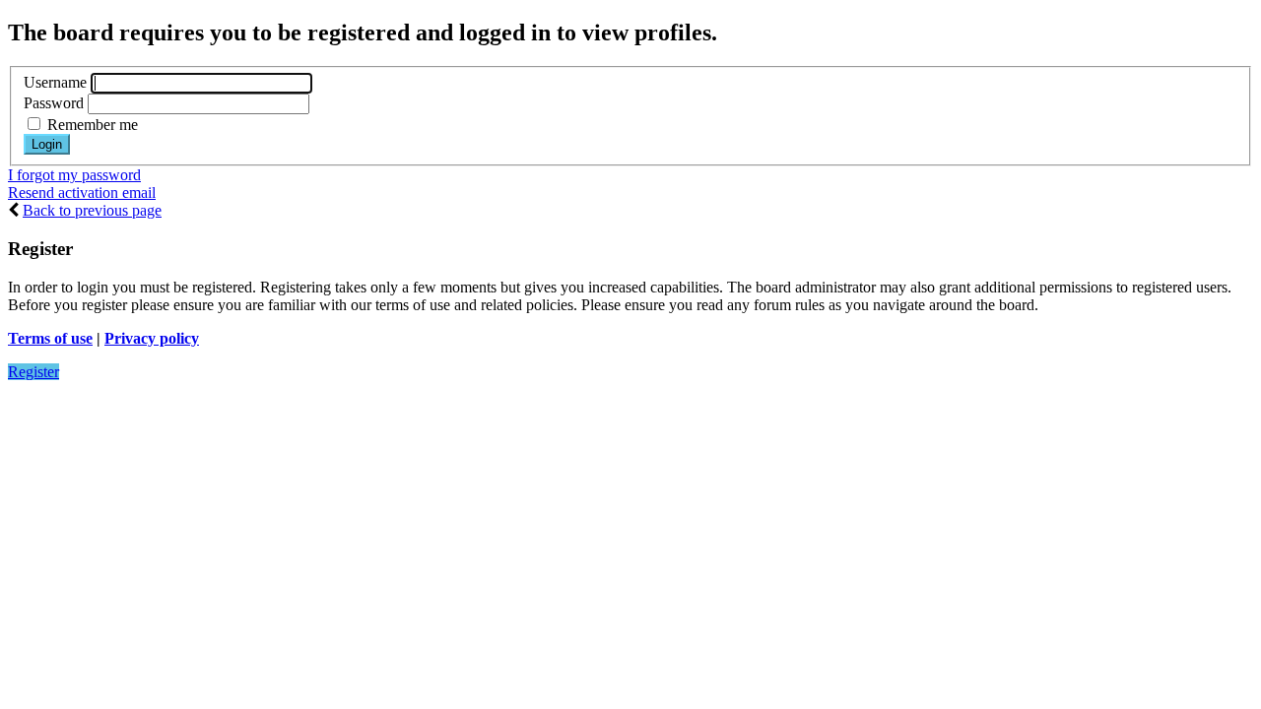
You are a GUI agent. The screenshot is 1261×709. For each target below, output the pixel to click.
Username (55, 82)
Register (33, 371)
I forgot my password (74, 174)
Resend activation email (82, 192)
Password (54, 103)
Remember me (90, 124)
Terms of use (50, 338)
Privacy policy (151, 338)
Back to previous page (92, 210)
